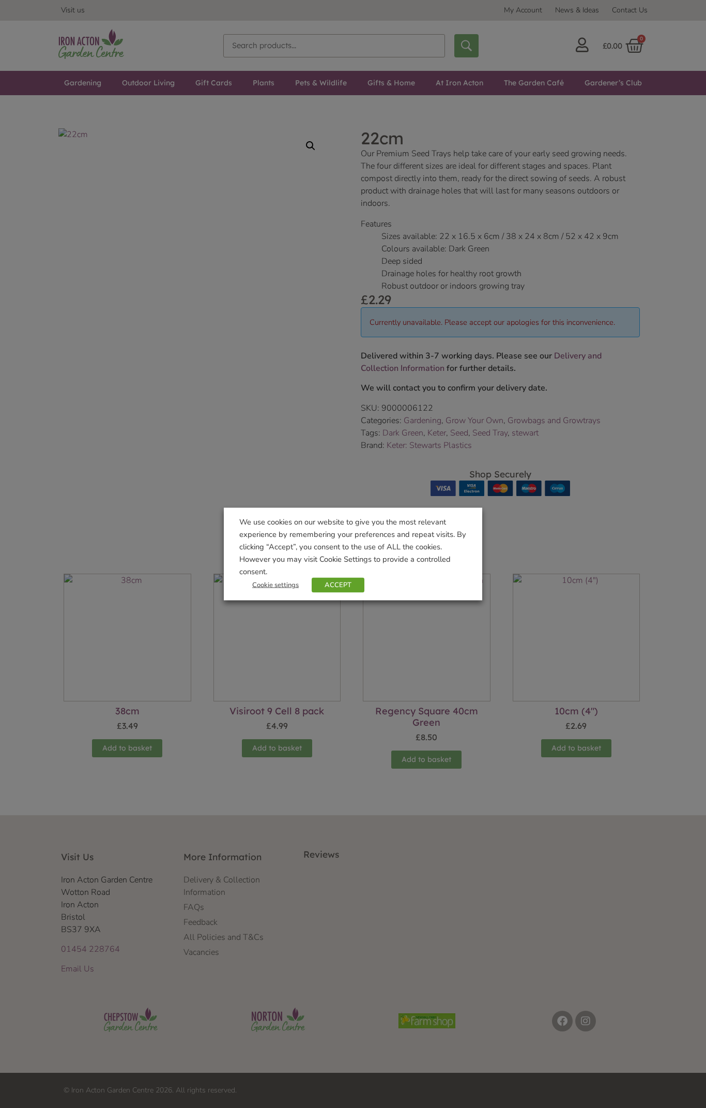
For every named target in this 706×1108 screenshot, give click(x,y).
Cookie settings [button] (275, 585)
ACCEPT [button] (338, 585)
